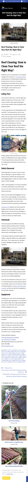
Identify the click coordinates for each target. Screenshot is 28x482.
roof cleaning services (20, 362)
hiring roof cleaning (6, 356)
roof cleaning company (20, 357)
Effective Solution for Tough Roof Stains (14, 442)
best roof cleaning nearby (9, 353)
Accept (6, 478)
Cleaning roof (5, 207)
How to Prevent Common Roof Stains (14, 466)
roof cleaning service (9, 362)
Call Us (24, 1)
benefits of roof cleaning (10, 350)
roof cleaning (19, 77)
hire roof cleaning (20, 354)
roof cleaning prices (14, 360)
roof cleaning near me (16, 359)
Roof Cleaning (7, 56)
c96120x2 (5, 54)
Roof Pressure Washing (14, 421)
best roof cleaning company (8, 351)
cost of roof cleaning (11, 354)
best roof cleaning (20, 350)
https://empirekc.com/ (7, 346)
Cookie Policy (9, 474)
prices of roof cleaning (16, 356)
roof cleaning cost (5, 359)
